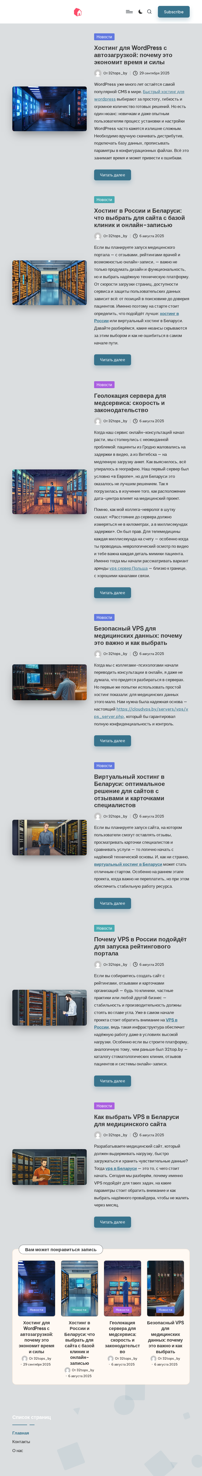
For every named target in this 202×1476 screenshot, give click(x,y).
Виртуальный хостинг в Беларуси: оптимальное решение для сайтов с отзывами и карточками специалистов (129, 791)
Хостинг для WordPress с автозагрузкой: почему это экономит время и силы (133, 55)
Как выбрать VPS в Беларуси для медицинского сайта (136, 1120)
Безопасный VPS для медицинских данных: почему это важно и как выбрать (138, 635)
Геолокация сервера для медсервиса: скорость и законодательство (130, 403)
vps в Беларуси (121, 1168)
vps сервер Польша (128, 568)
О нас (17, 1450)
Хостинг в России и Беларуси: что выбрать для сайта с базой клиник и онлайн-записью (139, 218)
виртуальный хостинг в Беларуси (128, 864)
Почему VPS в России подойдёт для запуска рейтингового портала (140, 946)
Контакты (21, 1441)
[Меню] (129, 11)
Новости (104, 36)
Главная (20, 1433)
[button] (174, 12)
